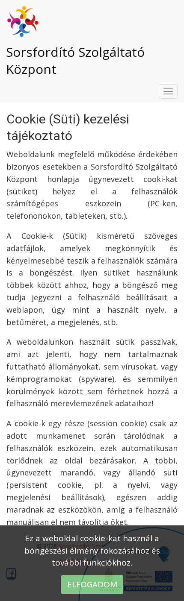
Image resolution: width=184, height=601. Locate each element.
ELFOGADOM (92, 584)
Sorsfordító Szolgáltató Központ (75, 60)
